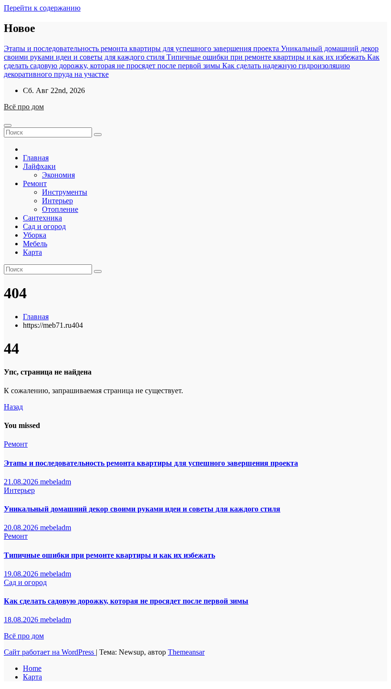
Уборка (34, 235)
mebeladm (55, 482)
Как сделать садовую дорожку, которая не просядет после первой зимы (126, 601)
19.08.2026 (22, 574)
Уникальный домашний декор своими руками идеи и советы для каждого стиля (142, 509)
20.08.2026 (22, 527)
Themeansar (186, 652)
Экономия (58, 175)
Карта (32, 252)
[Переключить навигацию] (7, 125)
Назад (13, 407)
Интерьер (57, 201)
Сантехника (42, 218)
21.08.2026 (22, 482)
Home (32, 668)
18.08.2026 (22, 620)
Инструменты (64, 192)
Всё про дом (24, 107)
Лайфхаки (39, 166)
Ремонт (35, 183)
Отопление (60, 209)
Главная (36, 158)
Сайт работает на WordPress (50, 652)
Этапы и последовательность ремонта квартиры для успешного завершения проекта (151, 463)
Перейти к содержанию (42, 8)
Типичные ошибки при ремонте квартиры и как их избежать (109, 555)
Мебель (35, 244)
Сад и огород (44, 226)
